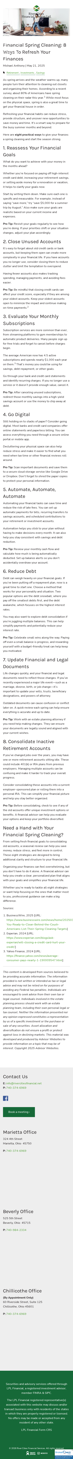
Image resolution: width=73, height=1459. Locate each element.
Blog (6, 61)
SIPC (48, 1393)
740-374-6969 (16, 1088)
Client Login (11, 70)
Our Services (12, 43)
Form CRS (45, 1430)
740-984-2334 (16, 1230)
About (7, 34)
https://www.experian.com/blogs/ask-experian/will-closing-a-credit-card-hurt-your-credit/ (36, 942)
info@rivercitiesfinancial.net (24, 1083)
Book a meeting (19, 1112)
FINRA (37, 1393)
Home (7, 25)
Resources (10, 52)
